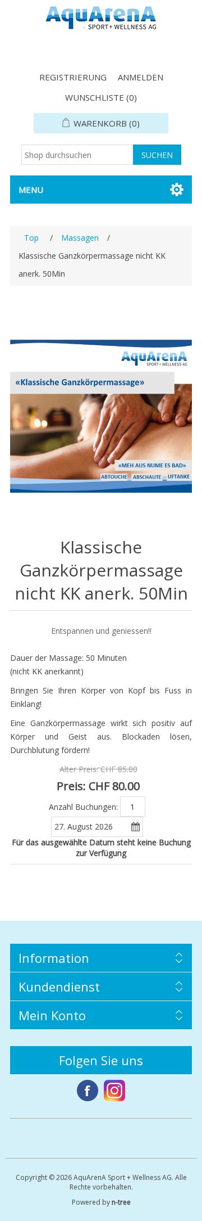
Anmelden (140, 77)
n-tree (121, 1202)
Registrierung (73, 77)
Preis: (71, 786)
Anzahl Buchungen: (83, 806)
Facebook (87, 1090)
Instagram (114, 1090)
